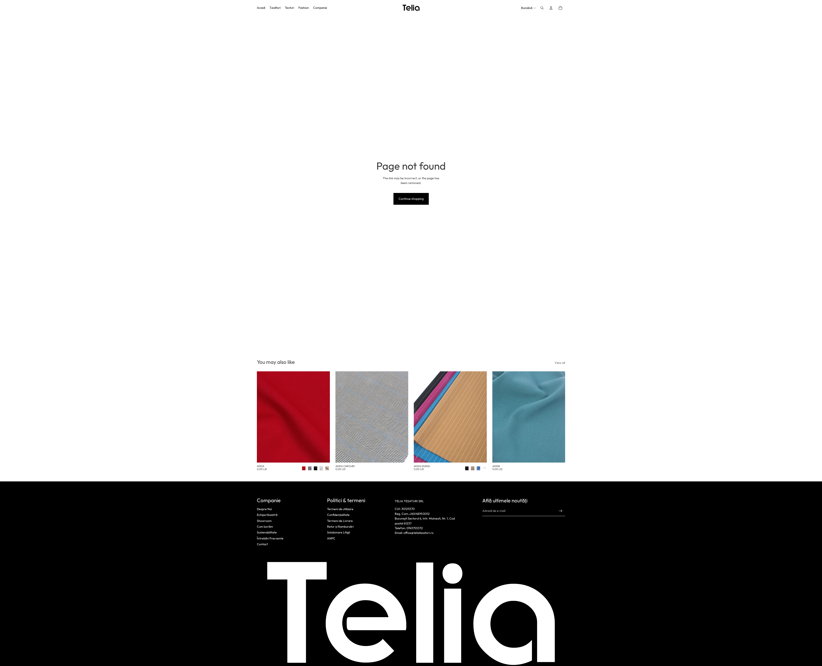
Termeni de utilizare (340, 509)
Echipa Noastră (267, 515)
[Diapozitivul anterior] (263, 417)
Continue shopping (411, 199)
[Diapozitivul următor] (323, 417)
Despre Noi (264, 509)
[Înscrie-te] (560, 510)
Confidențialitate (338, 515)
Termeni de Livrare (340, 521)
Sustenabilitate (267, 532)
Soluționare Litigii (338, 532)
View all (560, 363)
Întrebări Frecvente (270, 538)
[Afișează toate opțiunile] (484, 467)
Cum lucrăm (265, 527)
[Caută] (542, 8)
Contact (262, 544)
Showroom (264, 521)
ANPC (331, 538)
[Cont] (551, 8)
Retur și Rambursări (340, 527)
